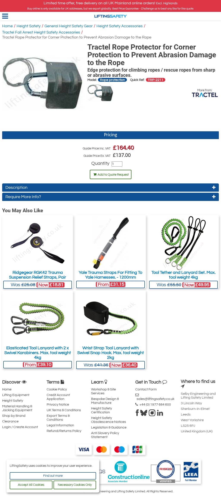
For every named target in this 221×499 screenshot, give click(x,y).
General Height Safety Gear (68, 26)
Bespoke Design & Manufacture (105, 400)
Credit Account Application (58, 397)
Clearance (10, 421)
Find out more (53, 475)
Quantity (100, 163)
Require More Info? (23, 197)
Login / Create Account (20, 427)
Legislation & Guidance (108, 427)
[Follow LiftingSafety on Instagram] (152, 414)
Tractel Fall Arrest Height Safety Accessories (41, 32)
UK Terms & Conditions (64, 410)
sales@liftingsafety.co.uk (154, 399)
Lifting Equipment (15, 395)
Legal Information (60, 425)
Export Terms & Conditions (58, 417)
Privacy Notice (58, 404)
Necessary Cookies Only (75, 484)
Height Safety (29, 26)
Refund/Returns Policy (64, 431)
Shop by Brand (13, 415)
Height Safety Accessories (119, 26)
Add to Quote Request (113, 174)
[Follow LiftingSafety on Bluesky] (144, 414)
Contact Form (146, 389)
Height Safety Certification (101, 410)
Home (7, 26)
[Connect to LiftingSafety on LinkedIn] (160, 414)
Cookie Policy (57, 389)
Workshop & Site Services (103, 391)
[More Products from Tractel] (205, 95)
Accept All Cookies (31, 484)
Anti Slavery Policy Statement (105, 435)
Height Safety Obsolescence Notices (108, 420)
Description (16, 187)
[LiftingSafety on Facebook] (137, 414)
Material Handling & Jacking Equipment (17, 408)
